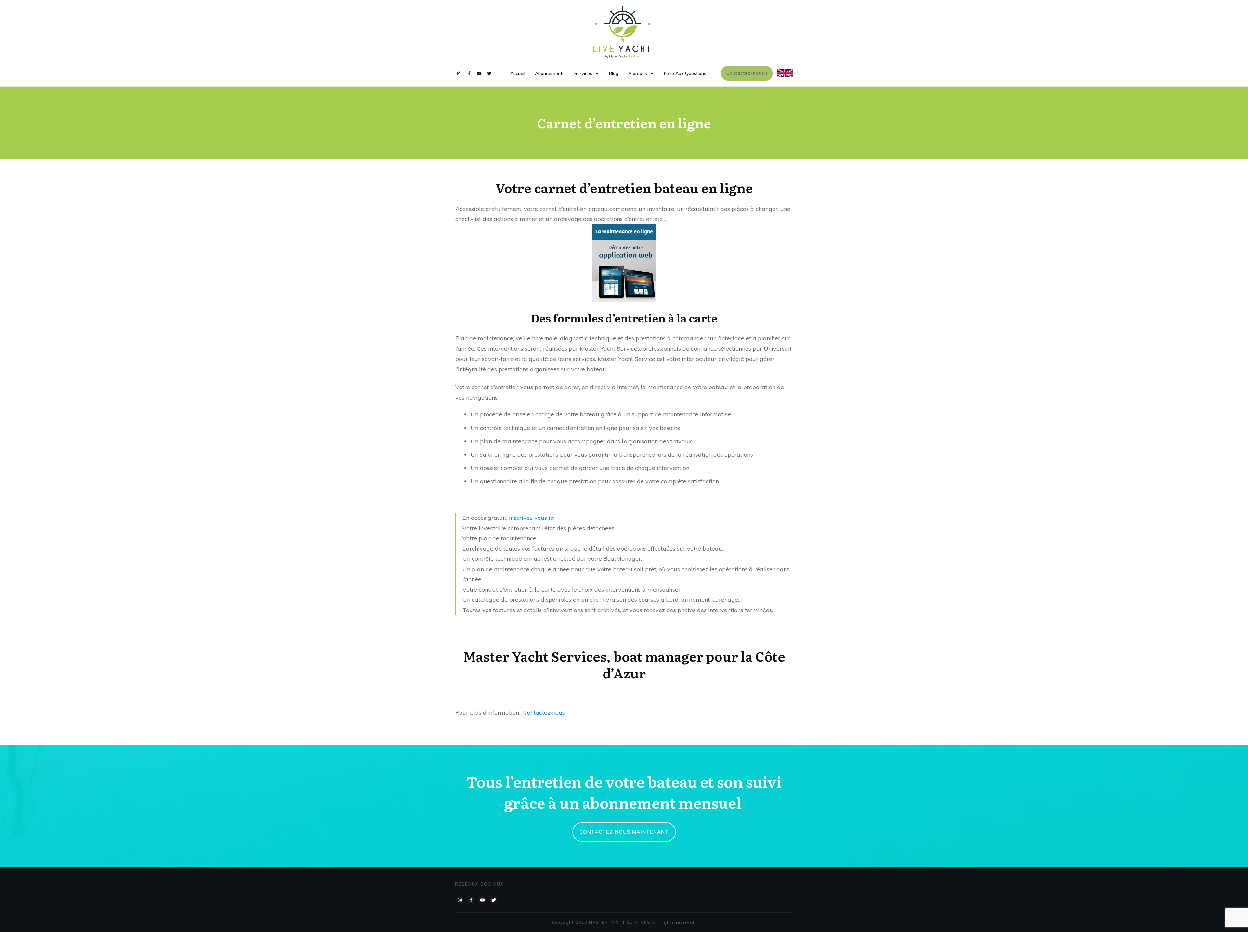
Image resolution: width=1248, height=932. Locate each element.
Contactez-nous (544, 712)
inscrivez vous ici (531, 517)
